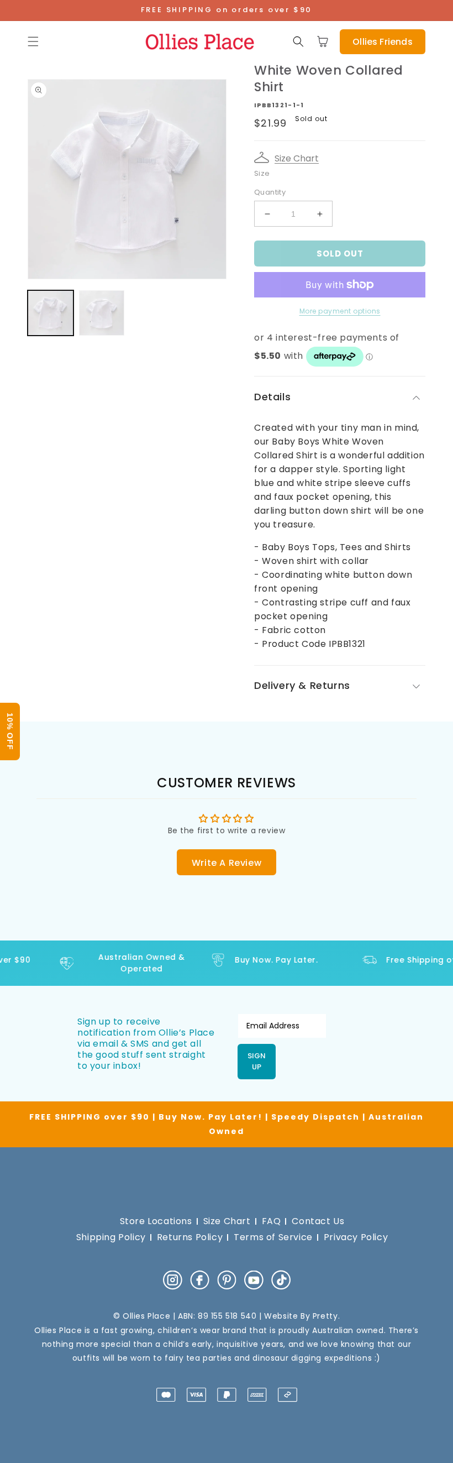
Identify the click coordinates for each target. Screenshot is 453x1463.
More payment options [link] (340, 311)
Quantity (270, 192)
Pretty (325, 1315)
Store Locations (156, 1221)
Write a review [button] (226, 862)
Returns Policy (190, 1237)
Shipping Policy (111, 1237)
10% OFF (10, 731)
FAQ (271, 1221)
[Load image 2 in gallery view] (102, 313)
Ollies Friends (382, 41)
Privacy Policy (356, 1237)
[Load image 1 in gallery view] (50, 313)
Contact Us (318, 1221)
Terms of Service (273, 1237)
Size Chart (297, 158)
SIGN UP (256, 1061)
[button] (33, 41)
